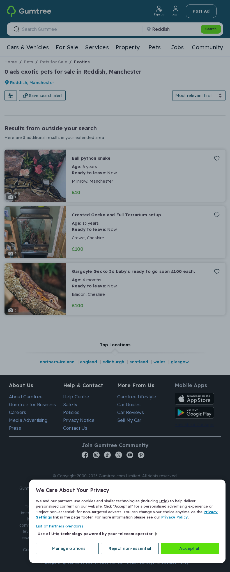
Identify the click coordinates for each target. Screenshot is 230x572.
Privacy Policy (174, 517)
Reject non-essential (130, 548)
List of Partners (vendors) (59, 526)
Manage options (69, 548)
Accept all (190, 548)
